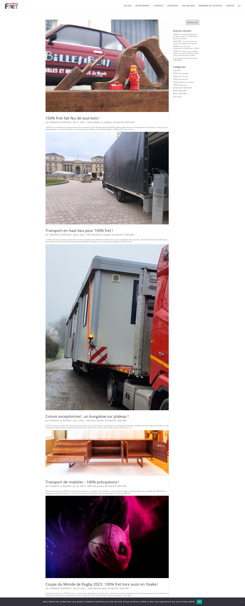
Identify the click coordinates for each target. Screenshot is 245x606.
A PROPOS (158, 6)
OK (199, 601)
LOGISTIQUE (172, 6)
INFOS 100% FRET (180, 91)
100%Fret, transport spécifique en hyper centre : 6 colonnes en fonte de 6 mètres (185, 36)
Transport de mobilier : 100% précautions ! (82, 482)
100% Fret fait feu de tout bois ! (73, 118)
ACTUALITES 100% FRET (124, 122)
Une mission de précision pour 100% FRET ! (185, 59)
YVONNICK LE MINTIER (60, 122)
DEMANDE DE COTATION (210, 6)
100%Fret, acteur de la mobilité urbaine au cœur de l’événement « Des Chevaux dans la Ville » (185, 53)
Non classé (177, 96)
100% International (180, 79)
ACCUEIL (128, 6)
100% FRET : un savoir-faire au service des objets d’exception (185, 42)
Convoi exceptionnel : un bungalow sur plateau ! (87, 416)
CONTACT (230, 6)
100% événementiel (96, 588)
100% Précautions (95, 486)
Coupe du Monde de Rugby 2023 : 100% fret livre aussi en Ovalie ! (102, 584)
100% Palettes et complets (99, 122)
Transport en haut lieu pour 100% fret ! (80, 230)
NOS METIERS (188, 6)
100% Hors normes (95, 420)
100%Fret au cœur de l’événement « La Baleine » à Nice (186, 47)
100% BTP (177, 70)
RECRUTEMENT (142, 6)
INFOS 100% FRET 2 (180, 93)
